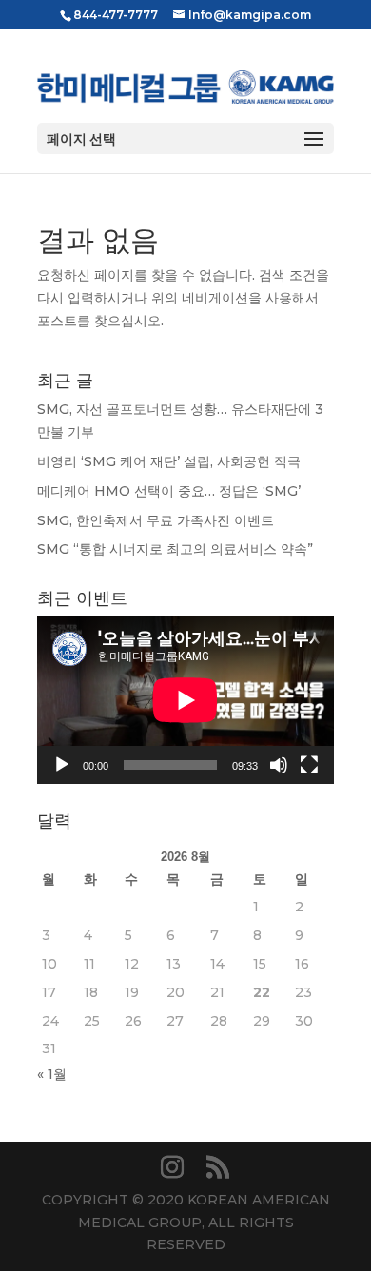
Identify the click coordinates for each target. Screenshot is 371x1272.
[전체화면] (309, 764)
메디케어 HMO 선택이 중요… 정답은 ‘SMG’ (169, 490)
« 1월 (52, 1074)
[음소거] (278, 764)
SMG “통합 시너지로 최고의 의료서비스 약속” (175, 549)
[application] (185, 700)
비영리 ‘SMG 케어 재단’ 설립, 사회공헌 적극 (169, 461)
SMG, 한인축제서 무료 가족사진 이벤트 (155, 520)
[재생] (61, 764)
